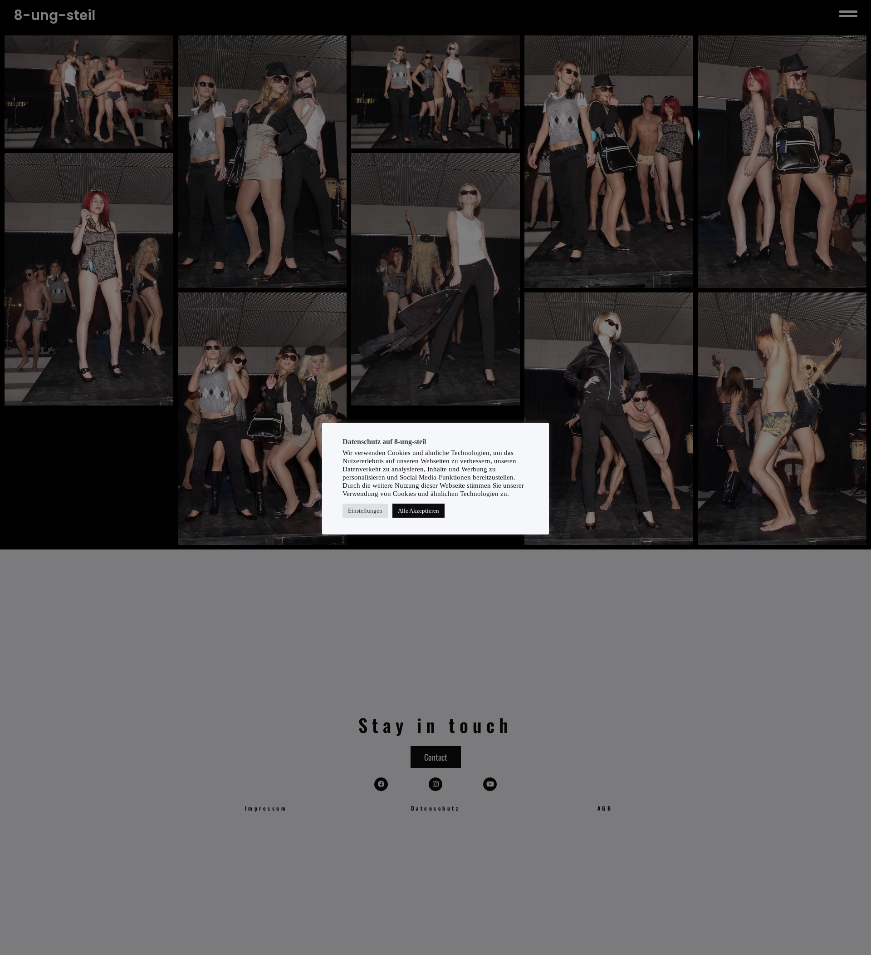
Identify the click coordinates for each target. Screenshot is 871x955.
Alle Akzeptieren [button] (418, 510)
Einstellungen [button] (365, 510)
